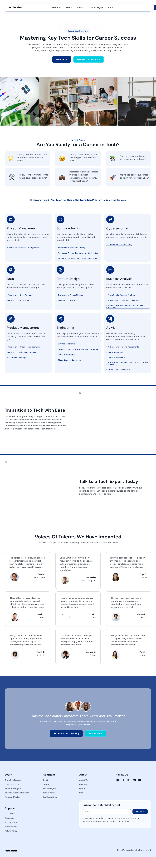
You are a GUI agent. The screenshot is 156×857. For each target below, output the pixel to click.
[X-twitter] (123, 779)
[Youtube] (139, 779)
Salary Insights (95, 7)
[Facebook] (117, 779)
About (111, 7)
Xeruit (69, 7)
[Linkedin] (134, 779)
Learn (55, 7)
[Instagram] (128, 779)
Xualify (80, 7)
